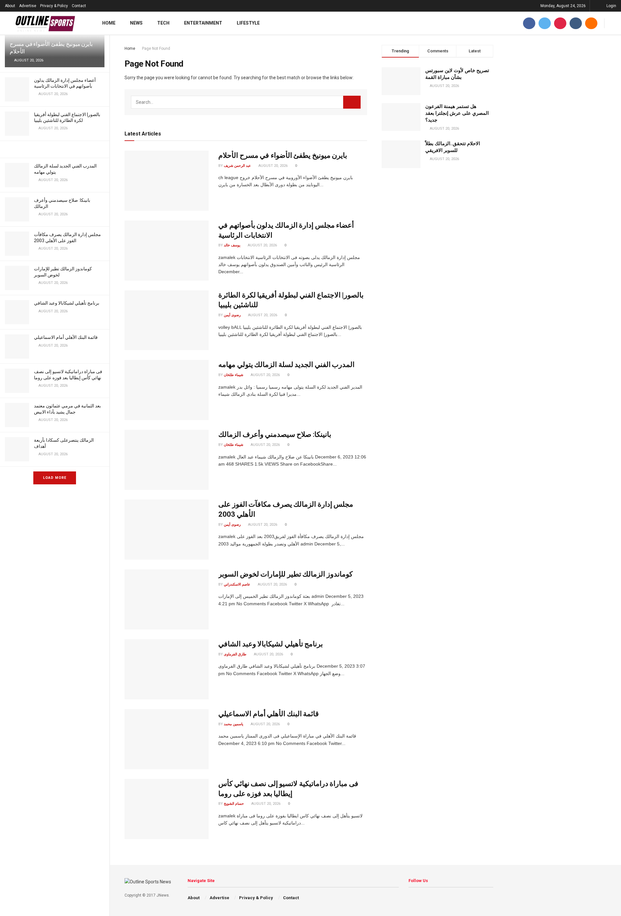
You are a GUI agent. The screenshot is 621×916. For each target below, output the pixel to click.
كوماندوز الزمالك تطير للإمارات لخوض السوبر (285, 574)
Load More (54, 478)
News (136, 23)
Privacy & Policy (54, 6)
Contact (79, 6)
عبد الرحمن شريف (237, 166)
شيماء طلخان (233, 375)
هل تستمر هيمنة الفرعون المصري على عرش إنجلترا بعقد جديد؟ (457, 113)
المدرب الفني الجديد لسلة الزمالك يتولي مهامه (286, 365)
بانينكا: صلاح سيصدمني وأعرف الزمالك (274, 434)
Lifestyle (248, 23)
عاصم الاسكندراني (237, 584)
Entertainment (203, 23)
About (10, 6)
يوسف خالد (232, 245)
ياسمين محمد (233, 724)
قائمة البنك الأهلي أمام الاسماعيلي (66, 337)
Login (610, 6)
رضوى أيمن (232, 315)
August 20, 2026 (272, 166)
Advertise (27, 6)
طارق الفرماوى (235, 654)
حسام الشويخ (234, 804)
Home (108, 23)
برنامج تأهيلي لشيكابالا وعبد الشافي (66, 303)
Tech (163, 23)
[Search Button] (352, 102)
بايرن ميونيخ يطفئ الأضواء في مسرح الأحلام (282, 155)
